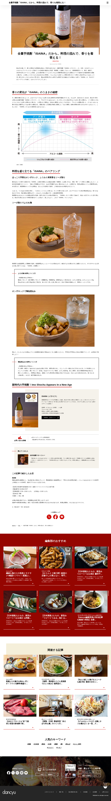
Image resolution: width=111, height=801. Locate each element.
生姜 (49, 744)
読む (19, 525)
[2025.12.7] (55, 557)
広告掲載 (85, 792)
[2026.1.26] (91, 706)
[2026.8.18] (19, 602)
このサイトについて (49, 792)
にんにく (50, 747)
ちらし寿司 (77, 744)
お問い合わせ (105, 792)
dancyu (14, 525)
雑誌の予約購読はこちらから (89, 775)
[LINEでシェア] (62, 517)
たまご (58, 747)
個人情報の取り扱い (73, 792)
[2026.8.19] (19, 706)
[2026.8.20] (55, 602)
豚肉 (43, 744)
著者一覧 (61, 792)
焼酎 (29, 744)
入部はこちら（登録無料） (47, 774)
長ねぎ (67, 744)
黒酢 (56, 744)
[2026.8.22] (55, 666)
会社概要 (95, 792)
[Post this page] (49, 517)
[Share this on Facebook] (55, 517)
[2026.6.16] (55, 706)
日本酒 (36, 744)
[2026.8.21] (91, 557)
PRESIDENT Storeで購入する (89, 772)
